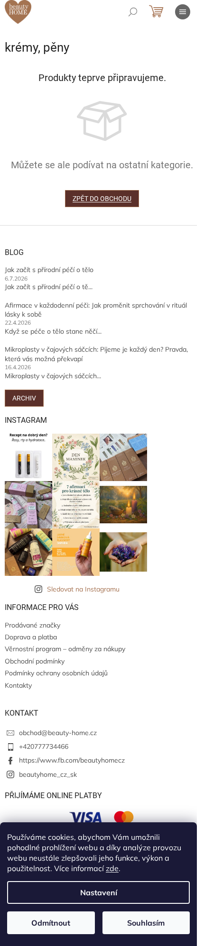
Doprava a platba (31, 637)
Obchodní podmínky (35, 661)
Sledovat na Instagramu (83, 589)
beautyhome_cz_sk (48, 774)
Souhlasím (146, 923)
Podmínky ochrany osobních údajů (56, 673)
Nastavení (98, 892)
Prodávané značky (32, 625)
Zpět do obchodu (102, 198)
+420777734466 (43, 746)
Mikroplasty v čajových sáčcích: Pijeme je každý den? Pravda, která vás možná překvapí (96, 354)
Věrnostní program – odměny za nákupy (65, 649)
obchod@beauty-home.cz (58, 732)
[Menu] (182, 11)
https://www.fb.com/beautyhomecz (72, 760)
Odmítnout (50, 923)
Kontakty (18, 685)
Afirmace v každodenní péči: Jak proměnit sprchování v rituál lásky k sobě (96, 309)
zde (112, 868)
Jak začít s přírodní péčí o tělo (49, 269)
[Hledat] (132, 11)
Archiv (24, 398)
